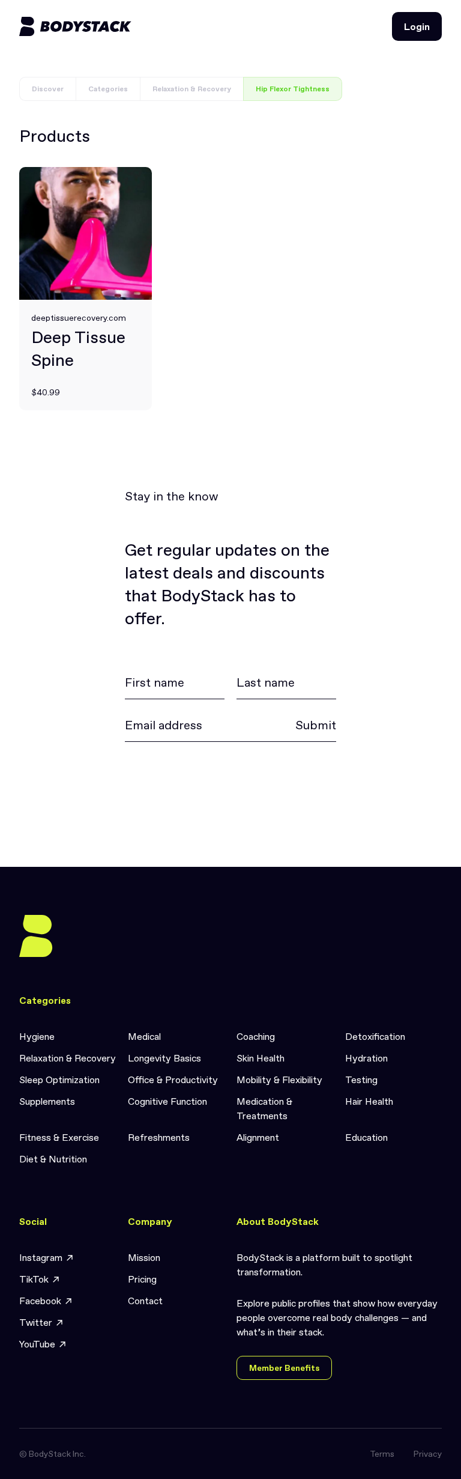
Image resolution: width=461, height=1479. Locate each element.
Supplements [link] (47, 1101)
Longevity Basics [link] (164, 1057)
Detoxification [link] (375, 1036)
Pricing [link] (142, 1279)
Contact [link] (145, 1300)
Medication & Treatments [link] (264, 1108)
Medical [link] (144, 1036)
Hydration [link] (366, 1057)
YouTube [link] (37, 1343)
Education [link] (366, 1137)
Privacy (428, 1454)
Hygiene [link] (37, 1036)
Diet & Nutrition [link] (53, 1158)
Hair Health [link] (369, 1101)
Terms (382, 1454)
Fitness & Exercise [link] (59, 1137)
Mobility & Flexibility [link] (279, 1079)
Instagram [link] (40, 1257)
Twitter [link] (35, 1322)
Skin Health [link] (261, 1057)
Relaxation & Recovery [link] (67, 1057)
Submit (315, 725)
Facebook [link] (40, 1300)
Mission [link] (144, 1257)
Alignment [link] (258, 1137)
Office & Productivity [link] (173, 1079)
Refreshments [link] (159, 1137)
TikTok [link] (34, 1279)
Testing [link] (361, 1079)
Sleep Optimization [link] (59, 1079)
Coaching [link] (256, 1036)
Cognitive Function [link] (167, 1101)
